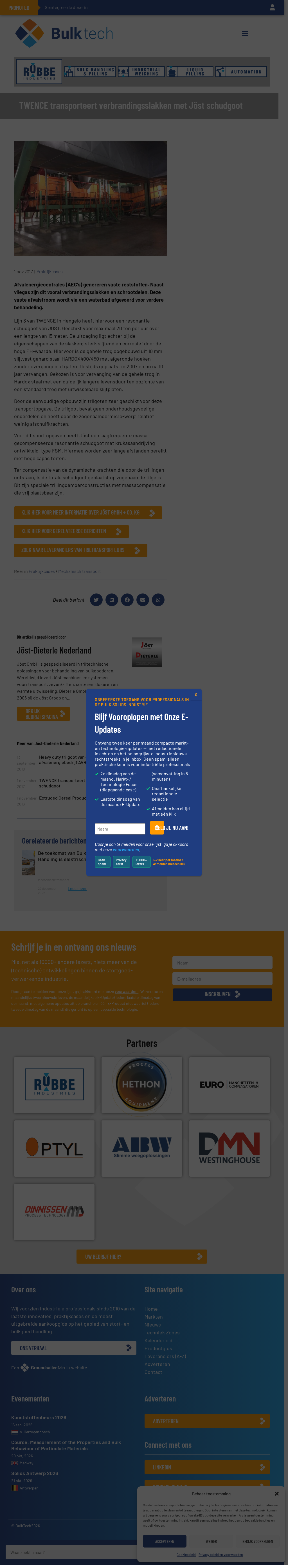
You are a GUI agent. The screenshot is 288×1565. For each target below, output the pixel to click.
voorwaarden (126, 849)
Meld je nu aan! (159, 827)
